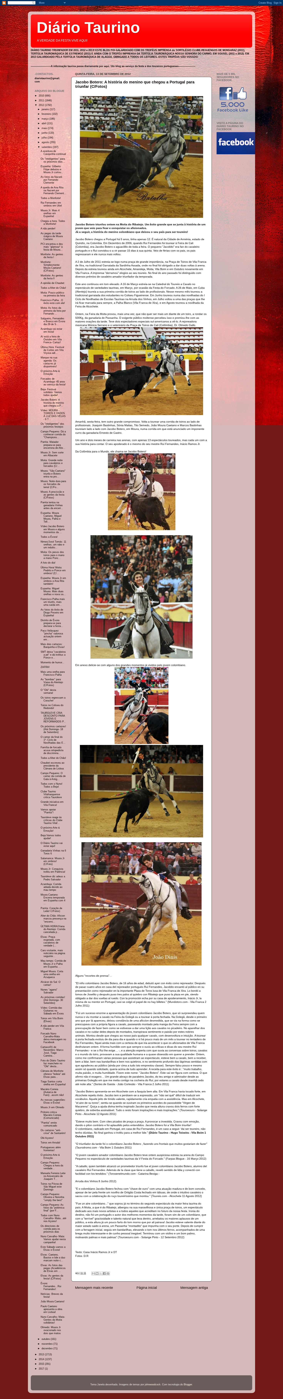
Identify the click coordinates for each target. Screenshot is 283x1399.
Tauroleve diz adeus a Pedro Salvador (53, 878)
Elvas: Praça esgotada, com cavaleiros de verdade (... (50, 941)
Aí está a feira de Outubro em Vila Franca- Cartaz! (51, 339)
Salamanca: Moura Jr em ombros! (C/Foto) (52, 861)
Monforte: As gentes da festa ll (52, 277)
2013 (42, 1354)
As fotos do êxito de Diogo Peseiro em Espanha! (52, 612)
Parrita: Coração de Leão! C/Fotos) (51, 910)
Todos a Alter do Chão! (53, 288)
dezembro (47, 1348)
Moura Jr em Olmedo (52, 1107)
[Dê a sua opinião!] (97, 1273)
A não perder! (48, 228)
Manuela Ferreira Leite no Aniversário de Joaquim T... (53, 1176)
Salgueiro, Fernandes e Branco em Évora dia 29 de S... (53, 321)
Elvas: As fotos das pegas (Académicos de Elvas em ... (53, 1268)
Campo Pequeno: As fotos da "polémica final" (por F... (52, 1208)
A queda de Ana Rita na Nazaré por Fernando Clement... (53, 190)
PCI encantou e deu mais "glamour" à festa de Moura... (52, 247)
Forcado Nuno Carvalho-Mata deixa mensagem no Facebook (53, 1038)
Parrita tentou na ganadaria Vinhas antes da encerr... (52, 505)
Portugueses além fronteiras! (51, 1149)
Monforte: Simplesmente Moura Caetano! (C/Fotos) (51, 266)
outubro (46, 1339)
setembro (47, 147)
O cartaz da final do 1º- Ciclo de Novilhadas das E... (53, 740)
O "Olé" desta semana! (48, 691)
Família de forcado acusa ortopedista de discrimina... (52, 750)
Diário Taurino (88, 27)
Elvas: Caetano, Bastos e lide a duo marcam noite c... (53, 1257)
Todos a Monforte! (51, 198)
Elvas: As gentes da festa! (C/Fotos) (52, 1277)
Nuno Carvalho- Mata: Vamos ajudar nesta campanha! (53, 1239)
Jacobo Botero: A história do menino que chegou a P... (52, 402)
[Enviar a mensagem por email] (93, 1273)
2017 (42, 1368)
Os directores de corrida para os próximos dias (50, 1229)
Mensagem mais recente (94, 1288)
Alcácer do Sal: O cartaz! (50, 983)
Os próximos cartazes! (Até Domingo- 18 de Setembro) (53, 729)
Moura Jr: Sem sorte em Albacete (52, 454)
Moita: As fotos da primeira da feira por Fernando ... (53, 311)
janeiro (46, 109)
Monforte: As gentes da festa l (52, 256)
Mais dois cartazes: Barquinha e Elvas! (53, 645)
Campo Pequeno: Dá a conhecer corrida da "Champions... (53, 434)
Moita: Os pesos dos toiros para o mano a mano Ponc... (52, 555)
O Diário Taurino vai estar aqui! (52, 844)
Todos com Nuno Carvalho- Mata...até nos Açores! (53, 1218)
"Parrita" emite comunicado (49, 1124)
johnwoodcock (153, 1384)
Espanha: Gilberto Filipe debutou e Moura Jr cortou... (52, 169)
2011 (42, 100)
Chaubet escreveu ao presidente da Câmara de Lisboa (52, 766)
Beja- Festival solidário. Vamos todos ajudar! (51, 392)
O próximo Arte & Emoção (50, 372)
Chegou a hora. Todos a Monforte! (53, 222)
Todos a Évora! (49, 537)
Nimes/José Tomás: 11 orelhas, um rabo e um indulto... (53, 544)
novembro (47, 1344)
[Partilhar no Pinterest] (108, 1273)
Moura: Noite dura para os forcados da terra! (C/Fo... (53, 484)
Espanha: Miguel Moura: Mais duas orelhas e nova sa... (53, 591)
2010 (42, 95)
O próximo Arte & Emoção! (50, 829)
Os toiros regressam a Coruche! (53, 699)
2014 (42, 1359)
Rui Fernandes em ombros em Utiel (51, 204)
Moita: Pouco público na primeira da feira (53, 294)
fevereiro (47, 114)
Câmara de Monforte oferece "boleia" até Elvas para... (53, 1074)
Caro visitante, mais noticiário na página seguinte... (53, 953)
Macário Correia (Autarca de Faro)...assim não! (52, 1092)
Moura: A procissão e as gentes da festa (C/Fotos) (52, 495)
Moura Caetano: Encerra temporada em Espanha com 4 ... (53, 899)
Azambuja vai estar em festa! (51, 330)
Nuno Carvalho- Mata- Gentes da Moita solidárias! (53, 1320)
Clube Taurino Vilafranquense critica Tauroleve (51, 794)
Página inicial (146, 1288)
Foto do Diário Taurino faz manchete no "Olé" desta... (53, 1063)
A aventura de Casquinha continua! (53, 152)
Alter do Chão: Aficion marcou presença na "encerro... (53, 918)
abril (44, 123)
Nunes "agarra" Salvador (49, 991)
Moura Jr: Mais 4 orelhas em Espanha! (50, 213)
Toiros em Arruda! (50, 1142)
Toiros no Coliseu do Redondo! (52, 707)
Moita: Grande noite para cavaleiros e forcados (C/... (52, 463)
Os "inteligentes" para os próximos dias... (53, 160)
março (45, 118)
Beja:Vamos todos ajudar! (51, 837)
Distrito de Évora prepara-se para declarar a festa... (52, 623)
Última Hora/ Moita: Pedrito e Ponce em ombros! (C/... (53, 570)
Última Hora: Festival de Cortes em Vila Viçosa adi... (52, 350)
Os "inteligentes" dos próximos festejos (52, 425)
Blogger (188, 1384)
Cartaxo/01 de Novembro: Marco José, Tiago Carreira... (52, 1051)
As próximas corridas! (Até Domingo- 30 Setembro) (53, 1000)
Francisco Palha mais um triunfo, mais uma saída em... (53, 602)
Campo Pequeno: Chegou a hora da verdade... (52, 1165)
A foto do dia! (48, 562)
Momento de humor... (52, 662)
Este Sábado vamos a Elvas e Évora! (53, 1248)
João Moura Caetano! (52, 1301)
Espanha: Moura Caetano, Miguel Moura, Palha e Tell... (51, 517)
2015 (42, 1364)
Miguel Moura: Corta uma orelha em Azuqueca (52, 974)
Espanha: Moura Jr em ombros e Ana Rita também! (53, 581)
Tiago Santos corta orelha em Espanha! (53, 1083)
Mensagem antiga (194, 1288)
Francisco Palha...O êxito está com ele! (53, 301)
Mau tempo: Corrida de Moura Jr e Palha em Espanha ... (53, 964)
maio (45, 128)
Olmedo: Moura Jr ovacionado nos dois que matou (51, 1330)
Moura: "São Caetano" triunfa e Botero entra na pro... (53, 474)
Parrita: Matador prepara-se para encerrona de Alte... (53, 445)
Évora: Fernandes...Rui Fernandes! (51, 1286)
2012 (42, 105)
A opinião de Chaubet (52, 283)
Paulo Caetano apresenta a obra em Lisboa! (51, 1309)
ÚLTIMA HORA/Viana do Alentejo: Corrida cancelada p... (53, 929)
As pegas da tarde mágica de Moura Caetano (52, 236)
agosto (46, 142)
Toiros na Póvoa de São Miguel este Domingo (51, 1187)
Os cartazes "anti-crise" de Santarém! (53, 1132)
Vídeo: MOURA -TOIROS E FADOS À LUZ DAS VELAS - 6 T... (53, 414)
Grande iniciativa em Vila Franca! (52, 803)
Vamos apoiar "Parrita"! (48, 811)
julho (45, 137)
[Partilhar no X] (101, 1273)
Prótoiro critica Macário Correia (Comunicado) (51, 1115)
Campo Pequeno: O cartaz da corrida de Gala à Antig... (53, 776)
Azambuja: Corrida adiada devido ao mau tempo (51, 887)
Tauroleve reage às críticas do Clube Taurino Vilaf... (51, 820)
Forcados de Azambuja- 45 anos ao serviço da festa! (53, 381)
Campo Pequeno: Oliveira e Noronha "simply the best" (52, 1197)
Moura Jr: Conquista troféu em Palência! (53, 870)
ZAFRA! (45, 667)
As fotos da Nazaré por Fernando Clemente (51, 180)
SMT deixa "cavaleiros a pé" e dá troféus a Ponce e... (53, 655)
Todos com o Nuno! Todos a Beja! (51, 785)
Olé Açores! (47, 1138)
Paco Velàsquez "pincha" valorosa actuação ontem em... (52, 635)
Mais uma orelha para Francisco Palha (53, 673)
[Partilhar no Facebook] (104, 1273)
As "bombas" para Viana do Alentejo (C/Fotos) (52, 682)
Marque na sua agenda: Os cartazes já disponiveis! (49, 362)
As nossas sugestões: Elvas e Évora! (53, 1101)
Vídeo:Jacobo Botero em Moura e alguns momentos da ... (53, 529)
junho (45, 133)
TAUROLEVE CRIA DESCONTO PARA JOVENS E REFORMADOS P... (53, 717)
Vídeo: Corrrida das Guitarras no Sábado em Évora (52, 1010)
